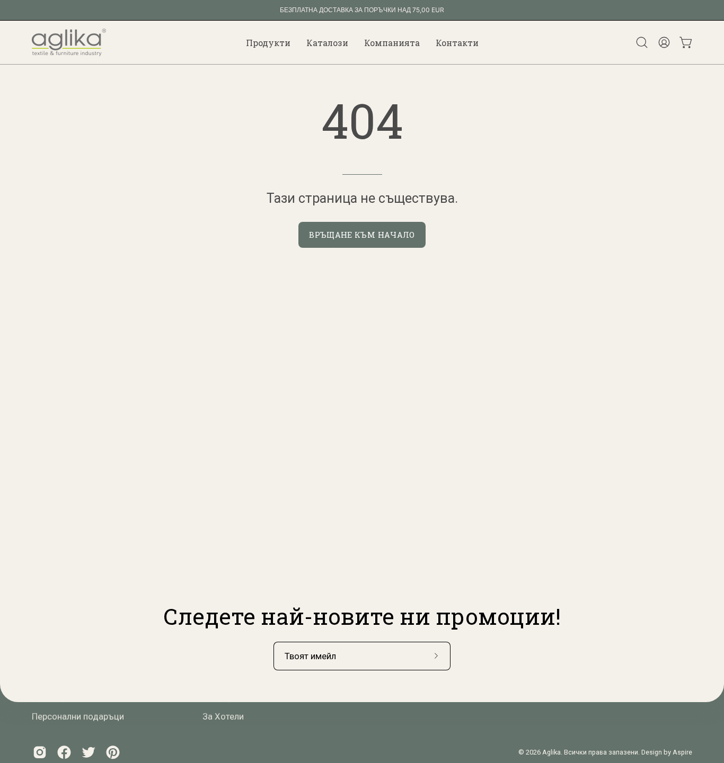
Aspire (682, 752)
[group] (362, 10)
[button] (268, 42)
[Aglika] (69, 42)
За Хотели (223, 716)
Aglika (551, 752)
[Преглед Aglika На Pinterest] (113, 752)
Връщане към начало (361, 235)
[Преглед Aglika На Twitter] (88, 752)
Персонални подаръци (78, 716)
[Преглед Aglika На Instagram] (40, 752)
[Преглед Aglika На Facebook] (64, 752)
